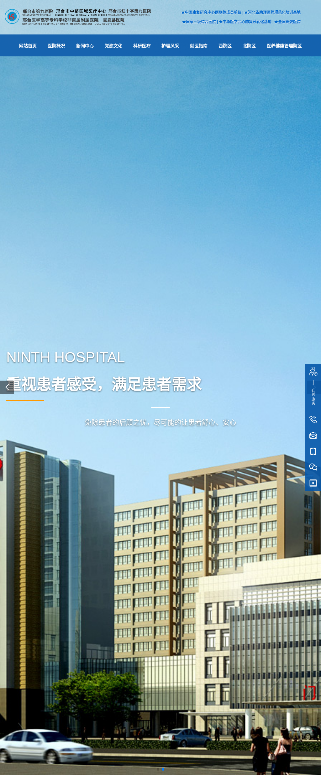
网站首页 (28, 45)
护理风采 (170, 45)
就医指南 (199, 45)
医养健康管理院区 (284, 45)
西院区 (225, 45)
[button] (158, 769)
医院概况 (56, 45)
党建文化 (113, 45)
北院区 (249, 45)
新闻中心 (85, 45)
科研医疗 (142, 45)
